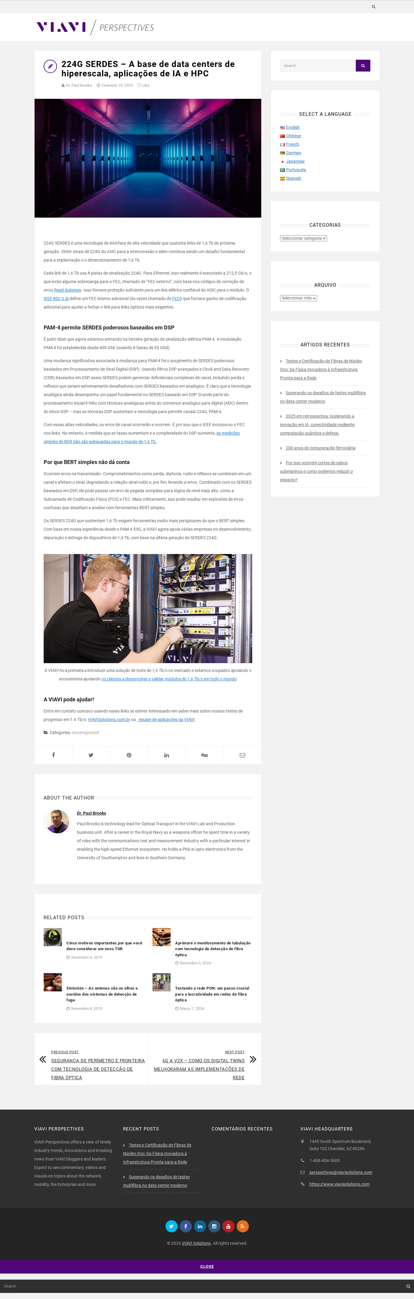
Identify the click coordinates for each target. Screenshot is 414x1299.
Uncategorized (85, 732)
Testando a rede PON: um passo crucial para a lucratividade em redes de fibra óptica (212, 994)
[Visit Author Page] (57, 821)
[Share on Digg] (204, 755)
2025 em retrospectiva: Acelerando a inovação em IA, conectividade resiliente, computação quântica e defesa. (317, 425)
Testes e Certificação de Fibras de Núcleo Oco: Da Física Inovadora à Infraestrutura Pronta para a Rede (321, 369)
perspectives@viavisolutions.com (340, 1172)
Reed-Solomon (68, 290)
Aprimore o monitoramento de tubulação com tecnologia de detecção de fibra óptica (213, 949)
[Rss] (243, 1226)
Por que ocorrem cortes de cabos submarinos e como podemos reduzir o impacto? (316, 471)
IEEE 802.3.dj (56, 298)
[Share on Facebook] (53, 755)
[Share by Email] (242, 755)
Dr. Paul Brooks (79, 85)
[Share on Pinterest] (129, 755)
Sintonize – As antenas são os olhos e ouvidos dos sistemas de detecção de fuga (102, 994)
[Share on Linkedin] (166, 755)
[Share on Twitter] (91, 755)
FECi (176, 298)
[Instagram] (214, 1226)
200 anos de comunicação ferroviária (321, 448)
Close (207, 1266)
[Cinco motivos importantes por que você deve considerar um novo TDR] (53, 936)
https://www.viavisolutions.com (339, 1184)
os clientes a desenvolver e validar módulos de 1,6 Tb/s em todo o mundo (169, 678)
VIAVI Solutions (196, 1243)
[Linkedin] (200, 1226)
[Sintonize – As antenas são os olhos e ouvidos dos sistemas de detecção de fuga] (53, 982)
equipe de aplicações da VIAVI (166, 719)
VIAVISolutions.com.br (109, 719)
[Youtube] (228, 1226)
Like (145, 85)
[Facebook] (186, 1226)
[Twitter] (171, 1226)
